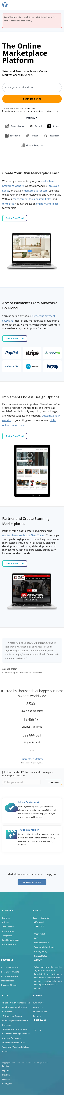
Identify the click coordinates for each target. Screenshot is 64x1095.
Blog (5, 995)
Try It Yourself (27, 829)
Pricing (5, 922)
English (5, 1066)
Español (6, 1070)
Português (7, 1083)
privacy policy (52, 111)
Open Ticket (39, 933)
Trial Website (8, 926)
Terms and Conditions (44, 947)
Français (6, 1079)
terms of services (35, 111)
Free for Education (41, 918)
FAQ (36, 938)
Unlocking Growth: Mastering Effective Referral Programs (15, 1020)
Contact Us (38, 1007)
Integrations (8, 931)
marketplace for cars (35, 190)
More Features (27, 802)
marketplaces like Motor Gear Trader (23, 535)
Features (6, 918)
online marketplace (47, 203)
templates (8, 203)
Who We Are (38, 1002)
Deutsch (6, 1074)
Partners (37, 1016)
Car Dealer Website (10, 967)
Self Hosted (38, 922)
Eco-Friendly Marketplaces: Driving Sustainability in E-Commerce (16, 1007)
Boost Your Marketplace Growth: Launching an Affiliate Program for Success (16, 1033)
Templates (7, 935)
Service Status (40, 956)
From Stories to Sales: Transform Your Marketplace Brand (15, 1047)
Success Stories (40, 1011)
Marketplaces (7, 980)
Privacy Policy (40, 951)
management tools (24, 199)
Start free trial (32, 98)
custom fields (43, 199)
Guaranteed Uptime (32, 759)
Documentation (41, 942)
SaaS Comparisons (10, 940)
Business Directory (9, 985)
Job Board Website (9, 976)
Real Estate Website (10, 971)
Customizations (9, 944)
